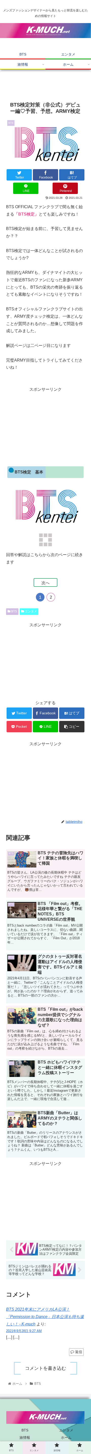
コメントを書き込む (45, 1368)
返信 (78, 1352)
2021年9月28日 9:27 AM (24, 1331)
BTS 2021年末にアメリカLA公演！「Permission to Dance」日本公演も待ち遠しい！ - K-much (45, 1316)
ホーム (66, 1437)
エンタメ (30, 611)
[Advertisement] (45, 83)
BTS (13, 611)
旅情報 (24, 1437)
